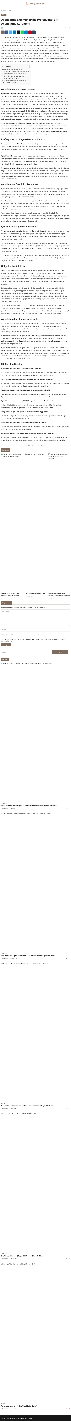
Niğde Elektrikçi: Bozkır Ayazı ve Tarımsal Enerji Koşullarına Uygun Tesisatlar (29, 805)
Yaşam (9, 10)
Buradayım (7, 28)
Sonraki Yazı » (42, 445)
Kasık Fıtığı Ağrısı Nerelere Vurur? (35, 593)
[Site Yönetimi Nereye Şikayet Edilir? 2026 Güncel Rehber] (35, 1182)
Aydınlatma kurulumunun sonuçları (15, 80)
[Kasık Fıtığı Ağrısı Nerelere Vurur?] (35, 522)
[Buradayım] (2, 28)
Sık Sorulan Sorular (9, 82)
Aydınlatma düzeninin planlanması (15, 74)
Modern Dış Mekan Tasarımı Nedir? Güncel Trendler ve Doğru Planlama (27, 1106)
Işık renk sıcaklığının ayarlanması (14, 76)
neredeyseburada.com (8, 1418)
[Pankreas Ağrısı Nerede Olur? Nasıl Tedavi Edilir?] (35, 1332)
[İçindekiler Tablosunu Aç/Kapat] (27, 66)
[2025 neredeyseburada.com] (35, 4)
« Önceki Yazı (29, 445)
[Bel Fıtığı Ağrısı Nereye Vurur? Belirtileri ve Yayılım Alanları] (12, 522)
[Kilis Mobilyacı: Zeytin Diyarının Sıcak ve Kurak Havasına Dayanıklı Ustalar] (35, 882)
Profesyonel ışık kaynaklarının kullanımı (16, 71)
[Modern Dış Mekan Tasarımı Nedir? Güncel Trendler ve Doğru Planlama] (35, 1032)
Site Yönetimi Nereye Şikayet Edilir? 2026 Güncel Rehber (22, 1256)
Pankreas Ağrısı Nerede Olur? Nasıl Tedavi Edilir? (19, 1406)
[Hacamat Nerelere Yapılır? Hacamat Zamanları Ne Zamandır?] (59, 522)
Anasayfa (3, 10)
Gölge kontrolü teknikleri (12, 78)
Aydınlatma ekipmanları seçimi (13, 69)
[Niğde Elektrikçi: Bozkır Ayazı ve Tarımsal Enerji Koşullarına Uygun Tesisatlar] (35, 732)
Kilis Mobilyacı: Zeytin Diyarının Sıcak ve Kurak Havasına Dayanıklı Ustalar (28, 956)
